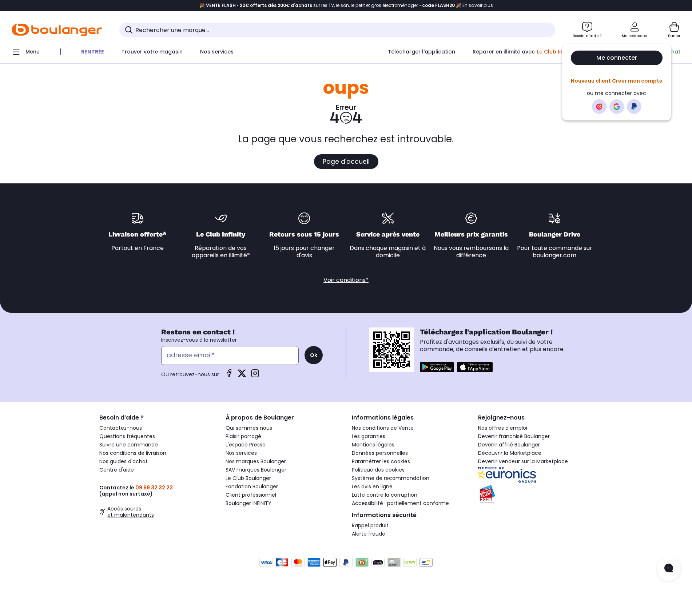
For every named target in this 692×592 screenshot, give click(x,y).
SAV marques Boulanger (256, 469)
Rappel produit (370, 525)
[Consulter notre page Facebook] (228, 376)
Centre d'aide (116, 469)
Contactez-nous (120, 428)
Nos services (241, 453)
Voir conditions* (346, 280)
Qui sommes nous (249, 428)
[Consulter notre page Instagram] (255, 376)
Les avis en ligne (372, 486)
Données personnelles (380, 453)
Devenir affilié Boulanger (509, 444)
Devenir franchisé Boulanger (514, 436)
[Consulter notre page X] (242, 376)
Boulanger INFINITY (248, 503)
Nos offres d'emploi (502, 428)
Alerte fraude (368, 533)
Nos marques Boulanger (256, 461)
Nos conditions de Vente (383, 428)
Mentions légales (373, 444)
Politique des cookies (378, 469)
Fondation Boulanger (252, 486)
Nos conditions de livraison (132, 453)
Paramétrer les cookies (381, 461)
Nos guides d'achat (123, 461)
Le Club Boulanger (248, 478)
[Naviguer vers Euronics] (535, 475)
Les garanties (368, 436)
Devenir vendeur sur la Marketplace (523, 461)
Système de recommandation (390, 478)
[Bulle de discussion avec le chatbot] (668, 568)
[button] (123, 66)
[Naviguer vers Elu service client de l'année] (535, 494)
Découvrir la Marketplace (509, 453)
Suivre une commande (128, 444)
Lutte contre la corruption (384, 494)
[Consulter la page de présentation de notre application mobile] (437, 367)
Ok (313, 355)
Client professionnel (251, 494)
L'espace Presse (246, 444)
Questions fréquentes (127, 436)
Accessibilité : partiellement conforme (400, 503)
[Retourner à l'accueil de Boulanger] (57, 30)
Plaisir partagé (243, 436)
